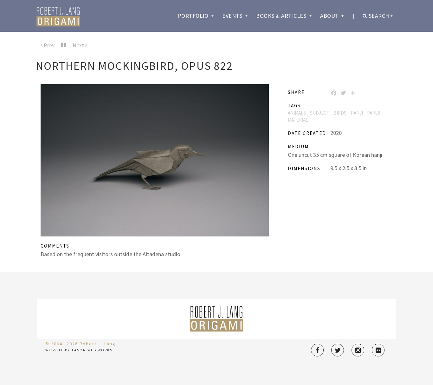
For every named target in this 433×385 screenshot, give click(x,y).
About (332, 15)
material (298, 120)
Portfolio (196, 15)
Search (381, 15)
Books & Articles (284, 15)
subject (319, 113)
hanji (357, 113)
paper (373, 113)
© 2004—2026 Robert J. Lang (80, 344)
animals (297, 113)
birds (339, 113)
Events (235, 15)
